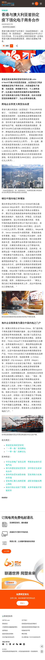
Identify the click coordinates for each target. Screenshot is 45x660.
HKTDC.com (6, 620)
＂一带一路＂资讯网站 (16, 448)
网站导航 (24, 634)
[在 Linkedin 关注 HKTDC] (10, 644)
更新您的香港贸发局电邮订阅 (30, 627)
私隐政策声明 (26, 630)
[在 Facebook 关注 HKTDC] (3, 644)
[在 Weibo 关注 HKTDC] (14, 644)
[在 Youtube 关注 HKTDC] (20, 644)
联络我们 (5, 623)
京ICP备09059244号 (8, 637)
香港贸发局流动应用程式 (29, 623)
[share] (42, 646)
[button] (40, 3)
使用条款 (5, 630)
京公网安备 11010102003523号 (31, 637)
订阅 (7, 551)
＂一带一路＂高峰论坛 (16, 452)
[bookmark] (42, 651)
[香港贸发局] (22, 617)
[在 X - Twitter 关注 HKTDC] (7, 644)
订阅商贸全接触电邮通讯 (9, 627)
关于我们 (24, 620)
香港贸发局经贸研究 (15, 445)
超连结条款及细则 (7, 634)
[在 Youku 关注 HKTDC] (24, 644)
